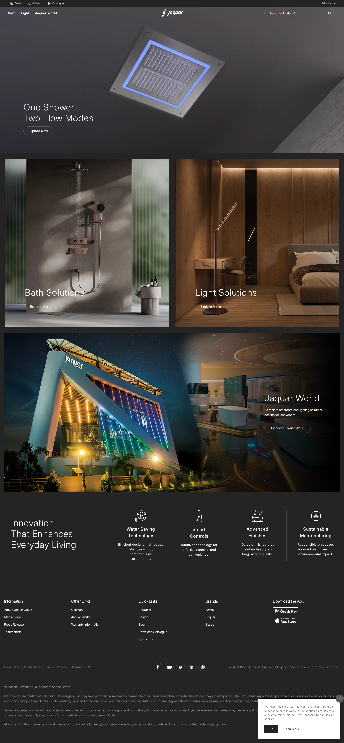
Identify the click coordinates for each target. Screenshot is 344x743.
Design (143, 617)
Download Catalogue (152, 632)
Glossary (77, 610)
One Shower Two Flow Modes (58, 112)
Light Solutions (226, 292)
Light (25, 13)
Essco (210, 624)
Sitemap (76, 667)
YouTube (169, 667)
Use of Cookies (56, 667)
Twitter (180, 667)
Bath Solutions (55, 292)
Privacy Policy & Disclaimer (22, 667)
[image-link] (285, 610)
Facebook (158, 667)
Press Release (14, 624)
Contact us (146, 639)
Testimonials (12, 632)
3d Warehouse (202, 667)
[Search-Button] (329, 13)
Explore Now (38, 131)
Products (144, 610)
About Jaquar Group (18, 610)
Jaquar (210, 617)
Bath (11, 13)
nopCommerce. (329, 667)
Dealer (18, 3)
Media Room (13, 617)
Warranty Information (85, 624)
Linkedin (191, 667)
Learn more (293, 728)
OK (271, 728)
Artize (210, 610)
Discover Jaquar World (287, 428)
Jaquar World (46, 13)
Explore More (40, 307)
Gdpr (89, 667)
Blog (141, 624)
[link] (87, 243)
